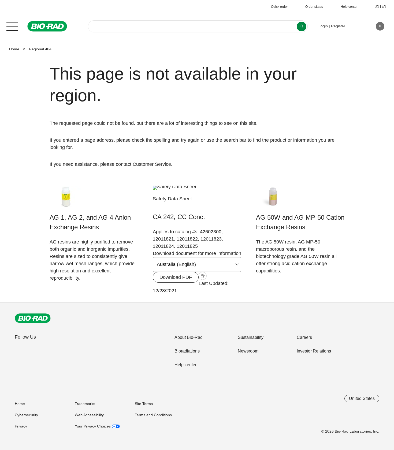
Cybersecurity (26, 415)
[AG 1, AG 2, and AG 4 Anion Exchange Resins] (66, 199)
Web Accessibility (89, 415)
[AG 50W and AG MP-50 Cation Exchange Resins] (272, 199)
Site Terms (144, 404)
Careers (304, 337)
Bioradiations (187, 351)
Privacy (21, 426)
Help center (185, 364)
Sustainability (250, 337)
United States (362, 398)
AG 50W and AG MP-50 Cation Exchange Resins (300, 222)
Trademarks (85, 404)
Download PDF (175, 277)
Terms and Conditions (153, 415)
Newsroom (248, 351)
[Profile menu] (357, 26)
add (203, 276)
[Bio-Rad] (33, 318)
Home (14, 49)
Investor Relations (314, 351)
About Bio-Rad (188, 337)
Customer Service (152, 164)
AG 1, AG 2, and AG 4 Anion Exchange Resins (90, 222)
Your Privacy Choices (93, 426)
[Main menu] (12, 25)
